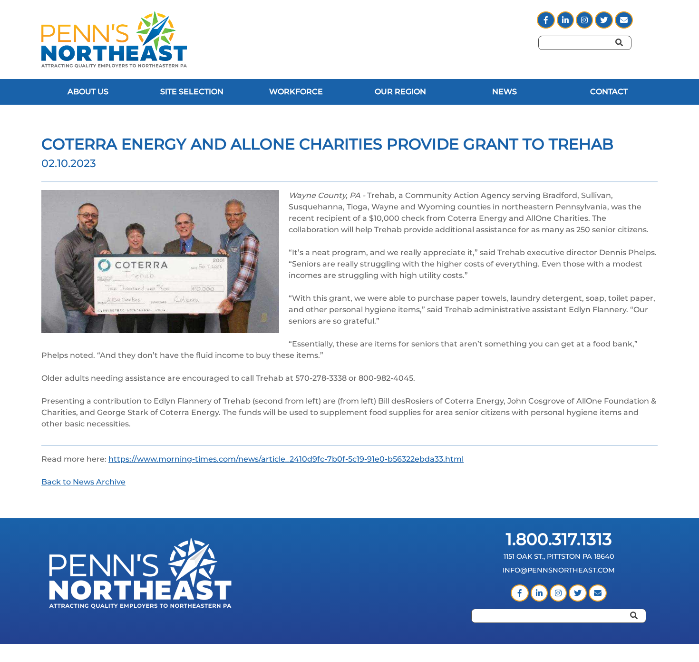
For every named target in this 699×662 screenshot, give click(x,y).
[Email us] (624, 20)
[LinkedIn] (566, 20)
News (504, 91)
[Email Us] (598, 593)
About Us (88, 91)
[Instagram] (585, 20)
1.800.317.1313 (559, 539)
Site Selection (191, 91)
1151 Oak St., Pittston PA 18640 (559, 556)
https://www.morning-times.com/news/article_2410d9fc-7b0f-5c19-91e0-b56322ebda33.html (286, 459)
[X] (605, 20)
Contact (609, 91)
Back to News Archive (83, 481)
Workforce (296, 91)
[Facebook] (547, 20)
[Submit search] (627, 55)
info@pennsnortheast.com (559, 570)
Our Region (400, 91)
